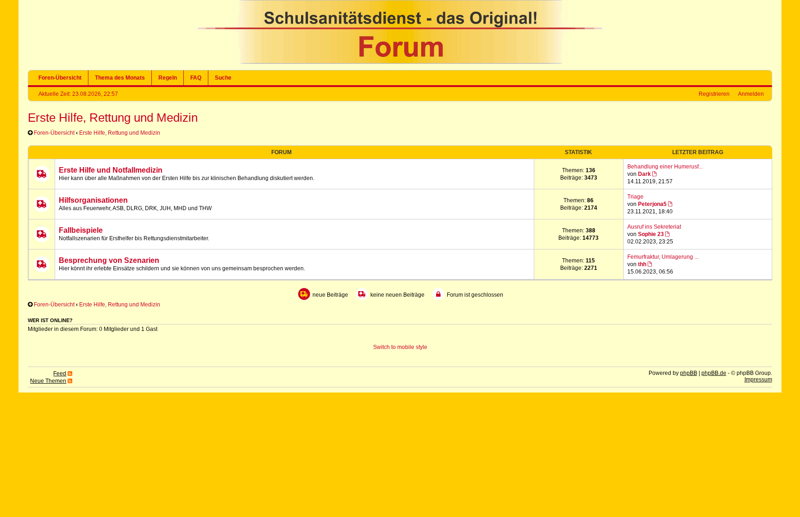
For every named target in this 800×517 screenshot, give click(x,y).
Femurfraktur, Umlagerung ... (663, 257)
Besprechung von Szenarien (109, 260)
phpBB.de (713, 373)
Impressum (758, 379)
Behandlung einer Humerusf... (665, 166)
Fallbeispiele (81, 230)
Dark (644, 174)
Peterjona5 (652, 204)
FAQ (195, 78)
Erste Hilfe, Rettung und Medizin (113, 118)
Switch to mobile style (400, 347)
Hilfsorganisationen (93, 200)
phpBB (688, 373)
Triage (635, 196)
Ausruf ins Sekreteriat (654, 227)
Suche (223, 78)
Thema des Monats (120, 78)
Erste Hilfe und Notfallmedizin (110, 170)
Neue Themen (48, 381)
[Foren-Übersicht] (400, 62)
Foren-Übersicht (59, 78)
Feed (59, 373)
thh (642, 264)
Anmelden (751, 94)
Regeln (167, 78)
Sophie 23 (651, 234)
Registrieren (714, 94)
